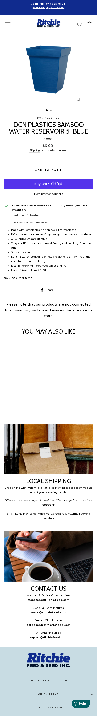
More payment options (48, 194)
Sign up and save (48, 708)
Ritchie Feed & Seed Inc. (48, 681)
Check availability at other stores (30, 222)
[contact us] (48, 556)
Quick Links (48, 694)
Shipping (34, 150)
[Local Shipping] (48, 449)
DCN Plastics (48, 118)
